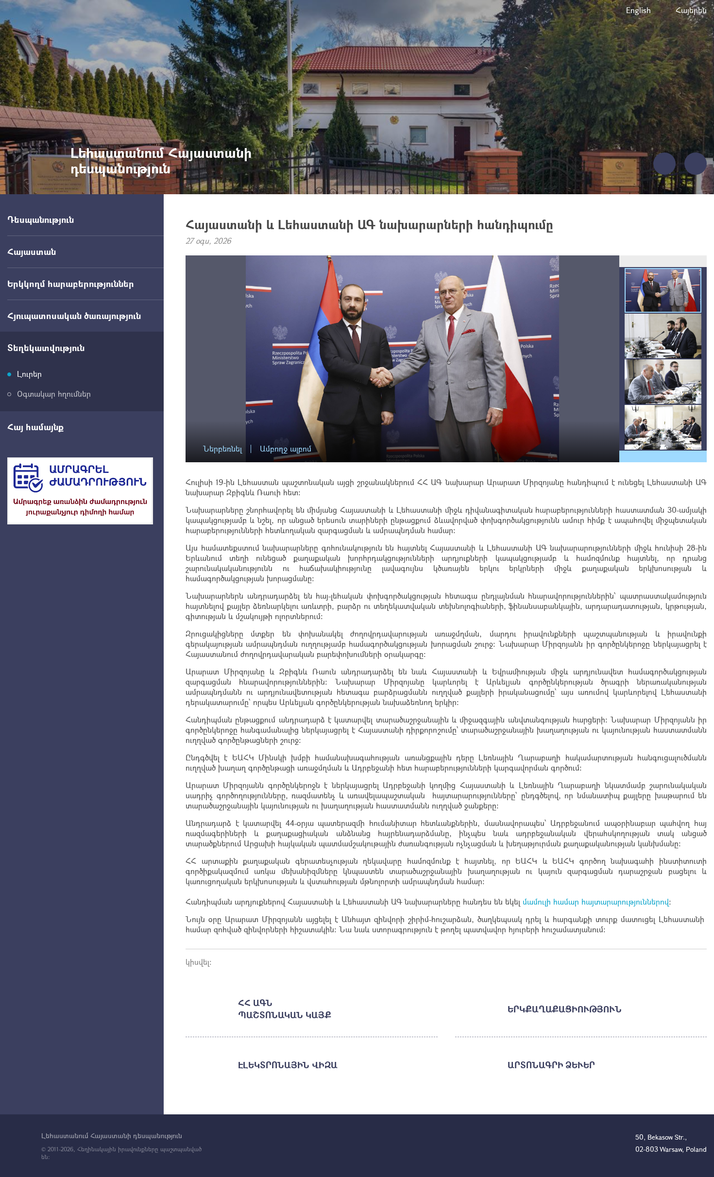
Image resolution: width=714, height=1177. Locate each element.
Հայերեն (691, 10)
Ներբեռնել (222, 449)
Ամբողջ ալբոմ (285, 449)
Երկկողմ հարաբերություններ (70, 283)
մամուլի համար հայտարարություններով (596, 901)
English (638, 10)
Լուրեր (29, 374)
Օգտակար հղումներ (54, 393)
